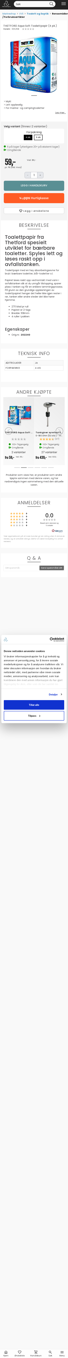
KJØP (34, 186)
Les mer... (60, 112)
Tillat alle (34, 704)
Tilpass (32, 715)
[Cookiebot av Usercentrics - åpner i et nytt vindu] (49, 639)
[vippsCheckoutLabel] (34, 198)
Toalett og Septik (38, 13)
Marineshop (9, 13)
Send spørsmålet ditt (51, 567)
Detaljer (53, 694)
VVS (21, 13)
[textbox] (21, 568)
